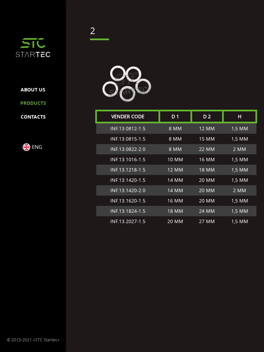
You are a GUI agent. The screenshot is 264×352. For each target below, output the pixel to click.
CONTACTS (33, 116)
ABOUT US (33, 89)
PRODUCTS (33, 103)
